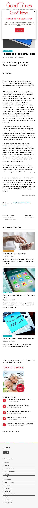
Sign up (19, 30)
